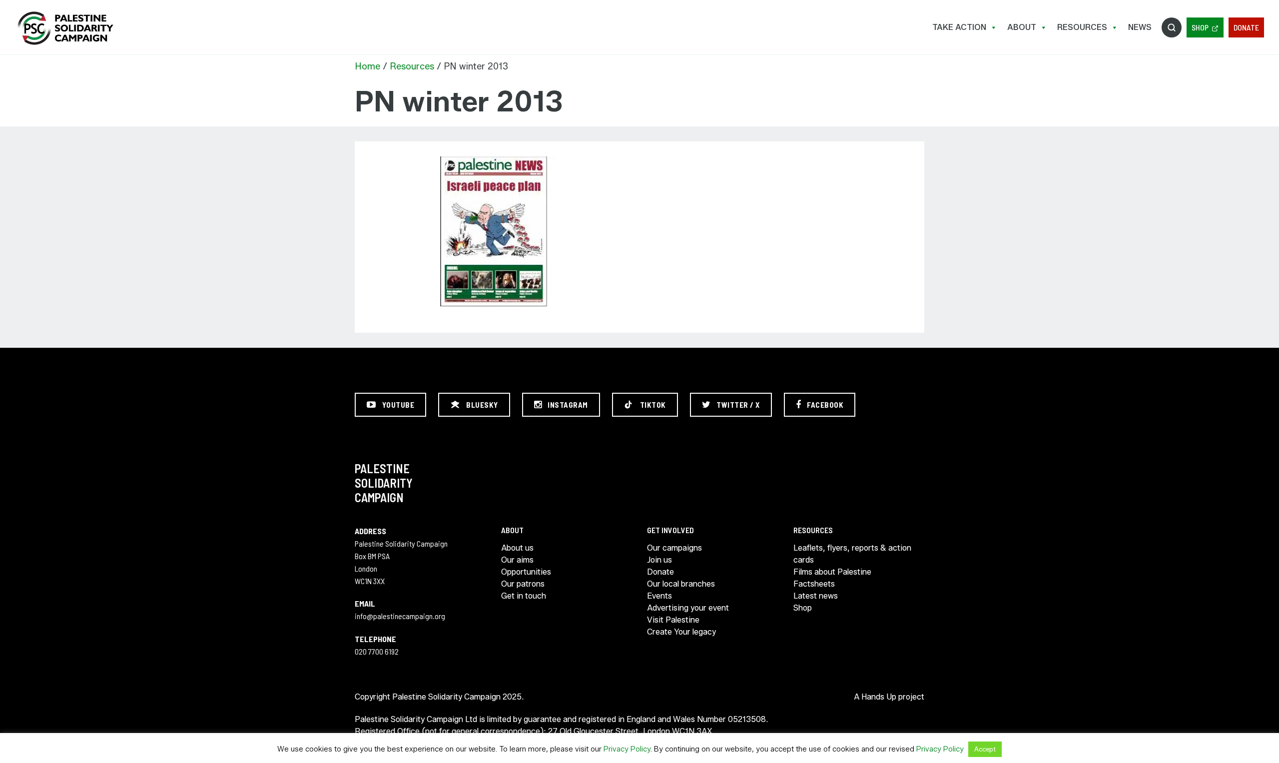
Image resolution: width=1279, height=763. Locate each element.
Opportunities (526, 572)
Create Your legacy (681, 632)
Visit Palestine (673, 620)
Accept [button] (985, 749)
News (1140, 27)
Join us (659, 560)
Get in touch (523, 596)
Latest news (815, 596)
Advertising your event (688, 608)
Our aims (517, 560)
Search (1172, 27)
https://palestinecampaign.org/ (65, 28)
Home (367, 66)
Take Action (959, 27)
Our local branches (681, 584)
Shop (1200, 27)
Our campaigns (674, 548)
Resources (1082, 27)
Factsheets (814, 584)
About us (517, 548)
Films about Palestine (832, 572)
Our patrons (523, 584)
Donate (1246, 27)
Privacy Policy (627, 749)
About (1021, 27)
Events (659, 596)
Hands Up (878, 697)
